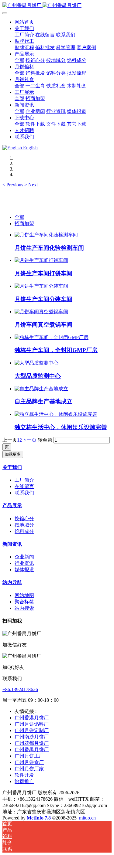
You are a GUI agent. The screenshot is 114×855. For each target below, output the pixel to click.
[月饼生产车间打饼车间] (41, 260)
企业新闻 (24, 556)
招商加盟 (24, 223)
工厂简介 (24, 480)
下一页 (29, 440)
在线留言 (24, 486)
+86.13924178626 (20, 689)
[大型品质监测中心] (36, 362)
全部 (19, 60)
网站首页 (24, 22)
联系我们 (24, 492)
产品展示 (12, 505)
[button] (13, 184)
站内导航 (12, 582)
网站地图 (24, 595)
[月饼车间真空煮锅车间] (41, 311)
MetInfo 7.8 (39, 817)
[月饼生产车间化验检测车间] (46, 234)
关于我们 (12, 467)
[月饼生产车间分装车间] (41, 286)
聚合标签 (24, 601)
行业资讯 (24, 563)
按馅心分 (24, 518)
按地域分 (24, 525)
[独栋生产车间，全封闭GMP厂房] (51, 337)
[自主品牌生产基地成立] (41, 388)
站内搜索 (24, 608)
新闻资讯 (12, 544)
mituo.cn (87, 817)
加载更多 (13, 454)
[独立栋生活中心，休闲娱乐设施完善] (56, 414)
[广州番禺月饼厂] (57, 5)
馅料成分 (24, 531)
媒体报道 (24, 569)
